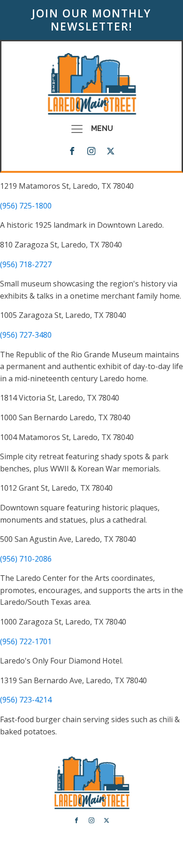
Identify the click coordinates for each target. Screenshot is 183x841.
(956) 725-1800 (26, 206)
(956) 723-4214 (26, 699)
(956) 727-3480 (26, 335)
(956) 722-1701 (26, 641)
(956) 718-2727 (26, 264)
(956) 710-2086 (26, 559)
